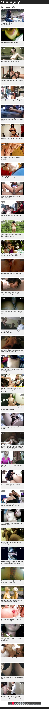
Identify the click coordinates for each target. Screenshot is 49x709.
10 (29, 703)
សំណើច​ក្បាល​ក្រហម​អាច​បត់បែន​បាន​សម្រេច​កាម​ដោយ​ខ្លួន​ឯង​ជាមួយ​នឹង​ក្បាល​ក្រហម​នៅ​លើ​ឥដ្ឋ (12, 447)
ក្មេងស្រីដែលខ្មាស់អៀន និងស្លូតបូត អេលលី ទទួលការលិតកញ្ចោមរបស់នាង (12, 370)
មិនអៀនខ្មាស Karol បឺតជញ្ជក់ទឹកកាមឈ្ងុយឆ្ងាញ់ (12, 138)
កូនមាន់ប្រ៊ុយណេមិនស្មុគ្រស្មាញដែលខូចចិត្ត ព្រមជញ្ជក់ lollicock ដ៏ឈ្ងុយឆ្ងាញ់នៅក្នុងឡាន (12, 562)
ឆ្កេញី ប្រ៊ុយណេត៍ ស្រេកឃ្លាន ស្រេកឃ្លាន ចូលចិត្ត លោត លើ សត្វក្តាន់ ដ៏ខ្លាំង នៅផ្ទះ (12, 350)
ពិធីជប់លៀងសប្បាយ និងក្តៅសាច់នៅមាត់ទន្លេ (11, 273)
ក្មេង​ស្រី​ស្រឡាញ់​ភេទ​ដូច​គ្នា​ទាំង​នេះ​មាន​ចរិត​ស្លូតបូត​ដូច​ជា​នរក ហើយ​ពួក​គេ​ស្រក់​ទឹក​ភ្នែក (10, 293)
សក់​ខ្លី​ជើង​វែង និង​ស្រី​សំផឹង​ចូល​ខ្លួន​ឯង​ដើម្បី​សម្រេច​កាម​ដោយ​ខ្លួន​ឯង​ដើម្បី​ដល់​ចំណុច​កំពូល (11, 697)
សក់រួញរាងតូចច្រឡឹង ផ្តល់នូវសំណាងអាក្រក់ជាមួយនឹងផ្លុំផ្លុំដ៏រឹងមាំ (11, 23)
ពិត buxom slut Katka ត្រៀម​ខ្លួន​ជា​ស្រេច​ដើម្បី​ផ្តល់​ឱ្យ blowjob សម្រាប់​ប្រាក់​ (11, 581)
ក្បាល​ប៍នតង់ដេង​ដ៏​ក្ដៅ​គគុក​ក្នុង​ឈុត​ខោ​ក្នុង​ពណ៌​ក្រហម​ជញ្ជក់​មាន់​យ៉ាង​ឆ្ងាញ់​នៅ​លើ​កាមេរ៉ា (11, 504)
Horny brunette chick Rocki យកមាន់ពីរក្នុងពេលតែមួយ (11, 312)
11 (32, 703)
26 (37, 703)
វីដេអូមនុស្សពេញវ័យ (12, 2)
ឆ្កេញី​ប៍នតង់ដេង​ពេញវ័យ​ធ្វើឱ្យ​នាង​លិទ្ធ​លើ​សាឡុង (12, 80)
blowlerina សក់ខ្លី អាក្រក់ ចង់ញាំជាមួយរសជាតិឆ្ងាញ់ (12, 119)
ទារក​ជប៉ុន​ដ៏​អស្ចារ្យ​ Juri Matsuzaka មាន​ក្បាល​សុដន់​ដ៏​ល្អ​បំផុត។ (11, 639)
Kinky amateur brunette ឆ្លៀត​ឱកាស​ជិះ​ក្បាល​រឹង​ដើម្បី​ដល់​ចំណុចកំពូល (12, 466)
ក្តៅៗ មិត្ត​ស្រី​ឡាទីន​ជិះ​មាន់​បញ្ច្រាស (9, 177)
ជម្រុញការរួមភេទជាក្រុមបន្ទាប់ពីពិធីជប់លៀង (11, 215)
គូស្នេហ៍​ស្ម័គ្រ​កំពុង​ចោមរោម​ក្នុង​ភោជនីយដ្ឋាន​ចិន (11, 100)
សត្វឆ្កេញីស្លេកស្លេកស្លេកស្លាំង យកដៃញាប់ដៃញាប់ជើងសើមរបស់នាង (11, 331)
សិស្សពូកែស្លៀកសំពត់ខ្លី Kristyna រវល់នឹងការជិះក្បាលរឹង (12, 677)
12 (35, 703)
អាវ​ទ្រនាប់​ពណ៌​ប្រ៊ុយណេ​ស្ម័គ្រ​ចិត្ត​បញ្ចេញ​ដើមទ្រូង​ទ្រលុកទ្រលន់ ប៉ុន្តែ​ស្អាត (12, 196)
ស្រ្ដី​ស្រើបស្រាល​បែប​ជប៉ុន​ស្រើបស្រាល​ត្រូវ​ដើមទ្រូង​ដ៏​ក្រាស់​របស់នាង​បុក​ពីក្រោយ (12, 235)
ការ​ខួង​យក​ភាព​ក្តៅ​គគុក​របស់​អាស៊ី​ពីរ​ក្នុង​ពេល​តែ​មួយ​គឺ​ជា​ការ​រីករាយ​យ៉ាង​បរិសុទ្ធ (11, 408)
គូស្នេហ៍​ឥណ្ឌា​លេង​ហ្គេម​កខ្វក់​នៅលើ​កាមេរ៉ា (10, 485)
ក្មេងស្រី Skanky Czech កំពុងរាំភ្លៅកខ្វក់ (10, 658)
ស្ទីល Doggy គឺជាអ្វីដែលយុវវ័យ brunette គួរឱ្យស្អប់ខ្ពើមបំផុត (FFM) (12, 158)
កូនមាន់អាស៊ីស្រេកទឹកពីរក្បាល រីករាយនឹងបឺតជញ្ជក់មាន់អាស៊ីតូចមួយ (11, 543)
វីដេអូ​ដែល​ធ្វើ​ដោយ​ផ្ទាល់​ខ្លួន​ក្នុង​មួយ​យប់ (10, 61)
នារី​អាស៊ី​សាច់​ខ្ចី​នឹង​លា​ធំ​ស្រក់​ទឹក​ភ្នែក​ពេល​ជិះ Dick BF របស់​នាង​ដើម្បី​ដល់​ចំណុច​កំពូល (11, 620)
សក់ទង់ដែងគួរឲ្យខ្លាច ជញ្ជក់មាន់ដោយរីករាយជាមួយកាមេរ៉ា (11, 427)
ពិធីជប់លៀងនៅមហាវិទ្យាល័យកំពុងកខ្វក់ (10, 42)
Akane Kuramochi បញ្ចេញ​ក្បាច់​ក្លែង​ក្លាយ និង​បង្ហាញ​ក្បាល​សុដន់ (11, 523)
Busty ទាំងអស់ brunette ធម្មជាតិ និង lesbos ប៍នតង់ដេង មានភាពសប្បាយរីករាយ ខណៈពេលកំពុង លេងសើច (11, 390)
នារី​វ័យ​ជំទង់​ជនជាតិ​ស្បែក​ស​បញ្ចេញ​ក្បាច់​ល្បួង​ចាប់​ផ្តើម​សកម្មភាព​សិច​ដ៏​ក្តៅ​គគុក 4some (11, 254)
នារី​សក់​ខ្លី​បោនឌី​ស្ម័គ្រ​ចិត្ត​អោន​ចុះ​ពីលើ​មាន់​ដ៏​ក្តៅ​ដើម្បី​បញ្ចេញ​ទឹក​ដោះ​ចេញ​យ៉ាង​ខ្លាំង (11, 600)
